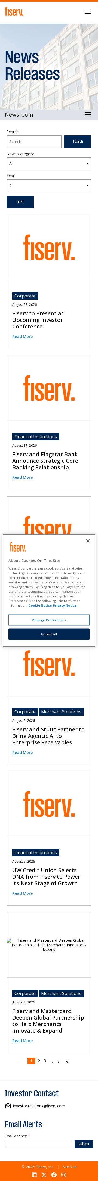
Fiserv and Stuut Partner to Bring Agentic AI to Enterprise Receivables (48, 736)
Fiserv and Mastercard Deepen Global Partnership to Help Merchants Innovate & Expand (48, 1021)
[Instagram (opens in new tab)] (64, 1175)
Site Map (70, 1166)
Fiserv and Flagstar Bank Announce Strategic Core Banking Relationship (45, 461)
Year (10, 176)
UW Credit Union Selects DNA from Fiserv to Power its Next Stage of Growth (46, 877)
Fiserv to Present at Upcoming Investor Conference (38, 320)
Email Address (17, 1136)
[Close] (88, 541)
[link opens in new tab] (15, 11)
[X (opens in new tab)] (44, 1175)
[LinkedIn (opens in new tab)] (34, 1175)
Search (13, 132)
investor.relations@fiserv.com (39, 1106)
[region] (49, 590)
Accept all (49, 634)
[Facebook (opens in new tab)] (54, 1175)
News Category (20, 154)
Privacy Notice (64, 605)
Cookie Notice (40, 605)
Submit (83, 1144)
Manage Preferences (49, 620)
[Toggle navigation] (87, 11)
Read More (22, 336)
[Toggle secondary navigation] (87, 114)
